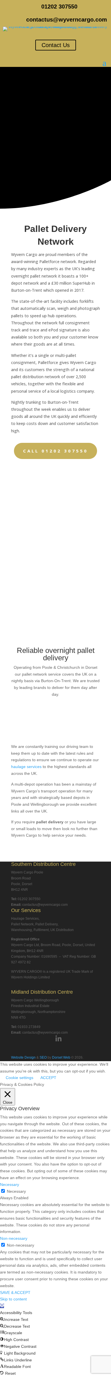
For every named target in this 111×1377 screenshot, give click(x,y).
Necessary (16, 1191)
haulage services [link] (26, 766)
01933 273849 (29, 1027)
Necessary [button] (9, 1184)
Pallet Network (22, 924)
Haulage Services (25, 919)
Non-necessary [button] (13, 1238)
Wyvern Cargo (24, 254)
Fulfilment (41, 930)
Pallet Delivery (46, 924)
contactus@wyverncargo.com (66, 19)
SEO (43, 1057)
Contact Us (56, 45)
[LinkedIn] (58, 1038)
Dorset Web (61, 1057)
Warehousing (21, 930)
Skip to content (13, 1299)
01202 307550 (59, 6)
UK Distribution (62, 930)
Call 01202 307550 (55, 451)
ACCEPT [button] (48, 1077)
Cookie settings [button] (19, 1077)
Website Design (23, 1057)
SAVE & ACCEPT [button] (15, 1292)
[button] (2, 1306)
